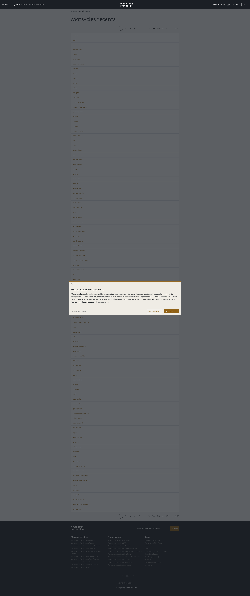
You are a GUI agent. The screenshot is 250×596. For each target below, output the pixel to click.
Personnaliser (154, 311)
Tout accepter (171, 311)
